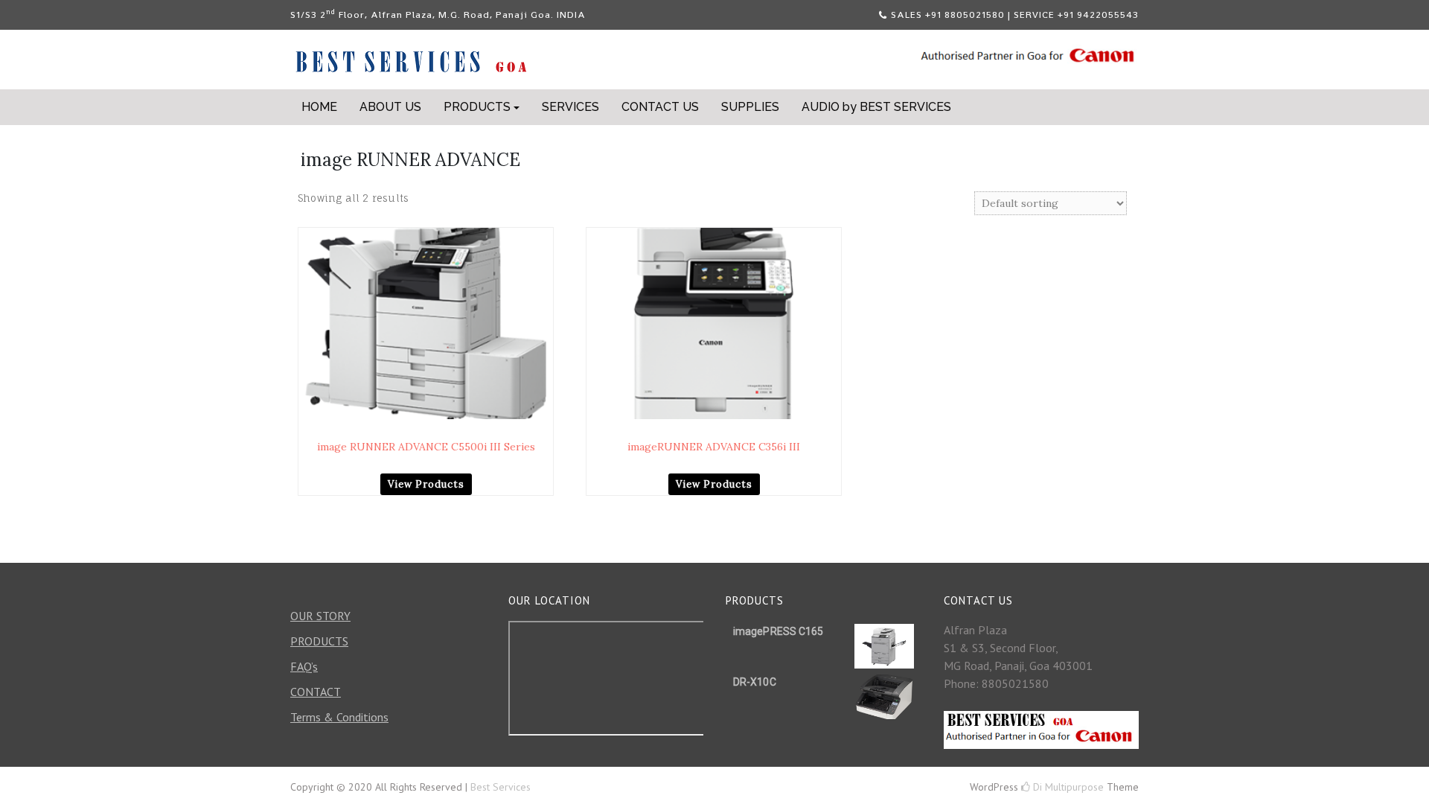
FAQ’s (304, 666)
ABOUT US (390, 107)
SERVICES (570, 107)
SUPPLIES (750, 107)
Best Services (500, 787)
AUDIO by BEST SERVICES (876, 107)
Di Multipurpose (1067, 787)
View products (426, 484)
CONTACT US (660, 107)
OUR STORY (320, 615)
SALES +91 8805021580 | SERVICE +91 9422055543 (1015, 14)
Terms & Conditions (339, 716)
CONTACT (315, 691)
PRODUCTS (477, 107)
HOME (319, 107)
